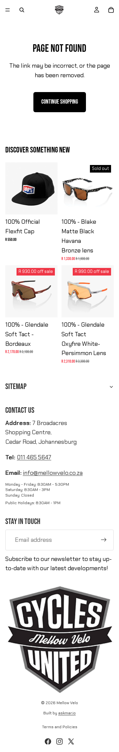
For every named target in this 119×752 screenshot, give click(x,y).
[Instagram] (59, 741)
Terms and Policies (59, 727)
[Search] (22, 10)
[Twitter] (71, 741)
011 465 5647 (34, 457)
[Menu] (7, 9)
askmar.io (67, 713)
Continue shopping (59, 101)
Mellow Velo (67, 702)
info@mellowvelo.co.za (53, 473)
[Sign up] (104, 540)
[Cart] (111, 10)
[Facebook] (48, 741)
